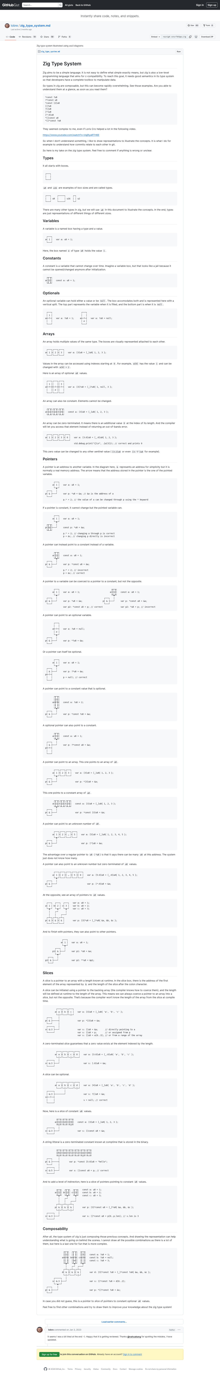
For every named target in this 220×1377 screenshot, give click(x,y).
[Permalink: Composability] (41, 1229)
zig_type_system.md (35, 25)
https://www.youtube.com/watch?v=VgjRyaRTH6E (71, 134)
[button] (190, 37)
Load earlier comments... (114, 1321)
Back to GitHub (83, 5)
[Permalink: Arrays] (41, 334)
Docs (115, 1369)
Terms (70, 1369)
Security (87, 1369)
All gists (69, 5)
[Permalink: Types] (41, 158)
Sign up (212, 4)
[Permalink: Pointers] (41, 459)
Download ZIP (207, 37)
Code (12, 36)
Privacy (78, 1369)
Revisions (29, 36)
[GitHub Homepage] (45, 1369)
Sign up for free (49, 1354)
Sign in (200, 4)
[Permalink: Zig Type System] (41, 64)
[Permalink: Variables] (41, 221)
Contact (123, 1369)
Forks (66, 36)
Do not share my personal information (160, 1369)
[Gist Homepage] (11, 5)
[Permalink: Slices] (41, 973)
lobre (14, 25)
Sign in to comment (132, 1354)
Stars (48, 36)
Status (96, 1369)
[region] (110, 685)
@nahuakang (134, 1336)
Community (106, 1369)
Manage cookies (136, 1369)
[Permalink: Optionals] (41, 293)
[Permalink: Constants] (41, 258)
